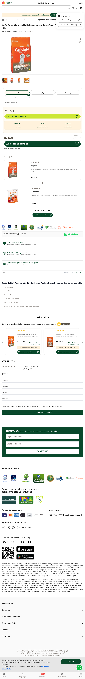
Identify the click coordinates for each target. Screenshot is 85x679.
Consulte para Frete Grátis (29, 347)
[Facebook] (8, 527)
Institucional (7, 603)
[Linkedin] (29, 527)
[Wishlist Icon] (77, 8)
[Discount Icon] (73, 8)
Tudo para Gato (9, 623)
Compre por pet (10, 19)
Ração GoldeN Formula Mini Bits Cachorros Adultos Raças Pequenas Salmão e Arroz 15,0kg (66, 335)
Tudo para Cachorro (11, 617)
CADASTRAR (42, 451)
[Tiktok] (24, 527)
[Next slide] (82, 343)
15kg (17, 97)
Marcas (5, 630)
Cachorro (19, 19)
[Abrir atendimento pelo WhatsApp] (79, 667)
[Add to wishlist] (80, 42)
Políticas (6, 636)
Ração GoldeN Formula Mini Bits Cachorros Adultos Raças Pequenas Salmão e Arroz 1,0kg (54, 170)
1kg (17, 92)
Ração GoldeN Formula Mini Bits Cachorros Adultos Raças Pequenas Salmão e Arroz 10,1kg (27, 335)
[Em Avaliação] (9, 227)
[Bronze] (15, 478)
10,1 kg (68, 92)
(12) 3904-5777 (55, 515)
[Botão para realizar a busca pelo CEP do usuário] (80, 24)
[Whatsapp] (18, 527)
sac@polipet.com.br (74, 515)
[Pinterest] (13, 527)
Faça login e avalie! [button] (44, 412)
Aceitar (71, 662)
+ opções (34, 166)
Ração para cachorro (29, 19)
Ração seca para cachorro (46, 19)
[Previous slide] (3, 343)
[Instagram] (3, 527)
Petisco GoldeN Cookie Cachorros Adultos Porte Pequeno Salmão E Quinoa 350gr (54, 195)
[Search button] (69, 8)
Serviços (6, 610)
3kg (42, 92)
